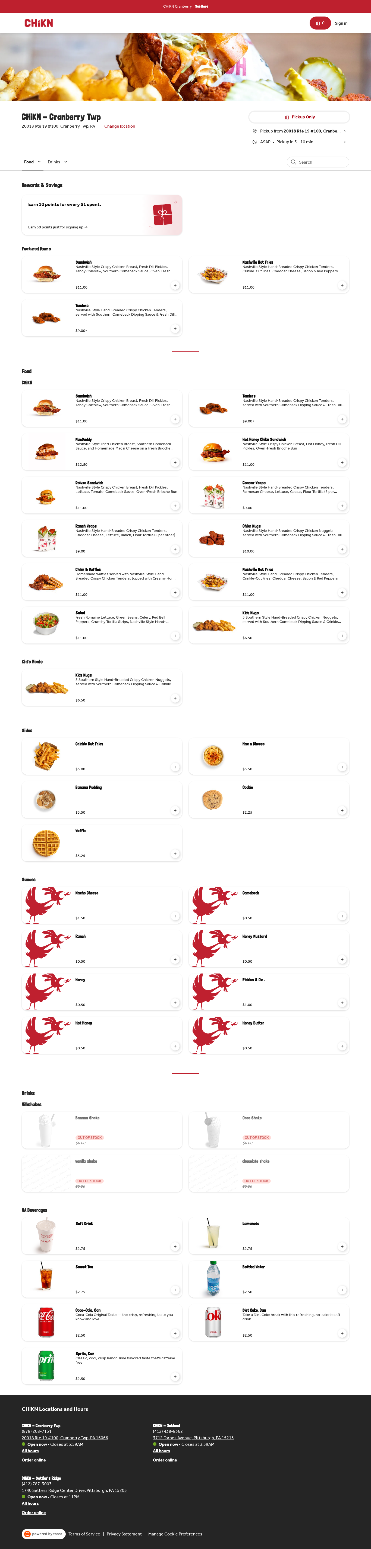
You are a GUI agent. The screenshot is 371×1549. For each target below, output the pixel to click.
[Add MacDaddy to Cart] (175, 462)
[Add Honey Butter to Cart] (342, 1046)
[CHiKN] (39, 23)
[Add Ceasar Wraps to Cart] (342, 506)
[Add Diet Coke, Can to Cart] (342, 1333)
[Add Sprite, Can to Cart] (175, 1376)
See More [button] (201, 6)
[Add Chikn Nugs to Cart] (342, 549)
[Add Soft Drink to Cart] (175, 1246)
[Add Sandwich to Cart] (175, 285)
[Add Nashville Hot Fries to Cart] (342, 285)
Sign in (341, 23)
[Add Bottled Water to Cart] (342, 1290)
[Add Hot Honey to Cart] (175, 1046)
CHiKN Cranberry (177, 6)
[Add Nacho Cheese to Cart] (175, 916)
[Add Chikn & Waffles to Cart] (175, 592)
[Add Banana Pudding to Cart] (175, 810)
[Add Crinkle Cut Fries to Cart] (175, 767)
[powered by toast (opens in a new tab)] (43, 1534)
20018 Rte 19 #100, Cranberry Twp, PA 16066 (65, 1437)
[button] (33, 162)
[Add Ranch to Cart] (175, 959)
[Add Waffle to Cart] (175, 853)
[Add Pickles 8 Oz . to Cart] (342, 1002)
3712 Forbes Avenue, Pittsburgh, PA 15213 (193, 1437)
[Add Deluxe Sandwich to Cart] (175, 506)
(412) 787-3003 (37, 1483)
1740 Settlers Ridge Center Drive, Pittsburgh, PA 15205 (74, 1490)
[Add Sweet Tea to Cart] (175, 1290)
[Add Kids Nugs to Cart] (342, 636)
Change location (119, 126)
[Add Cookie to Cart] (342, 810)
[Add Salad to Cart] (175, 636)
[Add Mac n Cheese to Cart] (342, 767)
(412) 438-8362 (168, 1431)
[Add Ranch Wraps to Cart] (175, 549)
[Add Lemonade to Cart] (342, 1246)
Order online (34, 1460)
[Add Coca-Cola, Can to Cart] (175, 1333)
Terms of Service (84, 1534)
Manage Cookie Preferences (175, 1534)
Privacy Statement (124, 1534)
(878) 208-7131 (37, 1431)
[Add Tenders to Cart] (175, 328)
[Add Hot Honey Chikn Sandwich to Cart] (342, 462)
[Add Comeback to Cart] (342, 916)
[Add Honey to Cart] (175, 1002)
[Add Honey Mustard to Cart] (342, 959)
